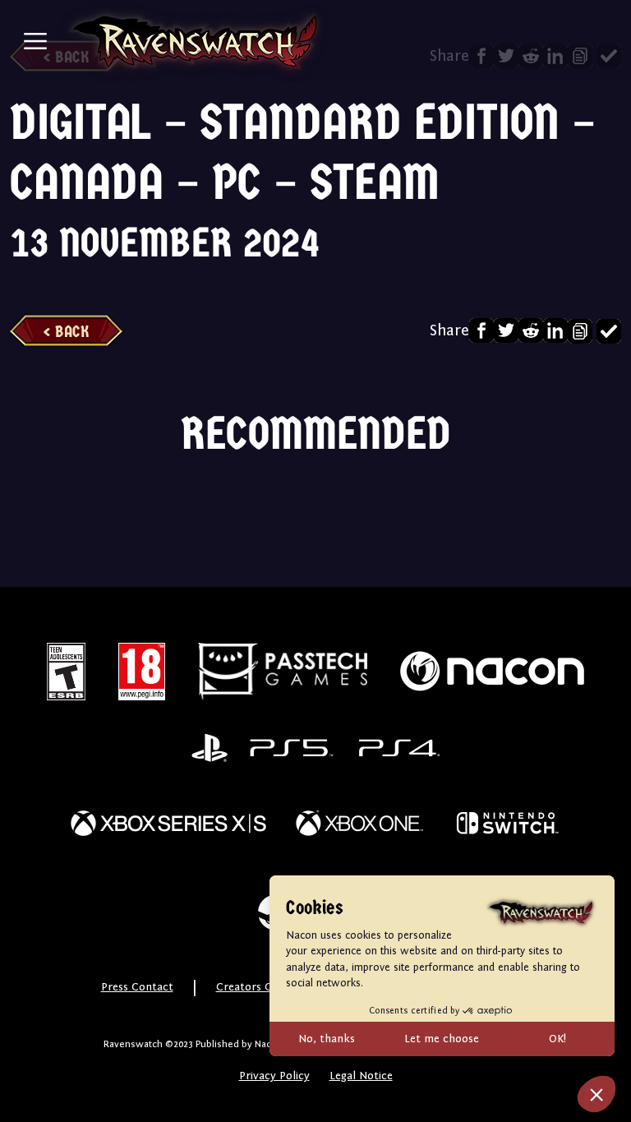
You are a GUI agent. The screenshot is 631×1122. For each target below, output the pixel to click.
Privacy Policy (274, 1076)
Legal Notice (361, 1076)
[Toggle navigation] (35, 41)
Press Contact (137, 987)
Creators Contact (261, 987)
